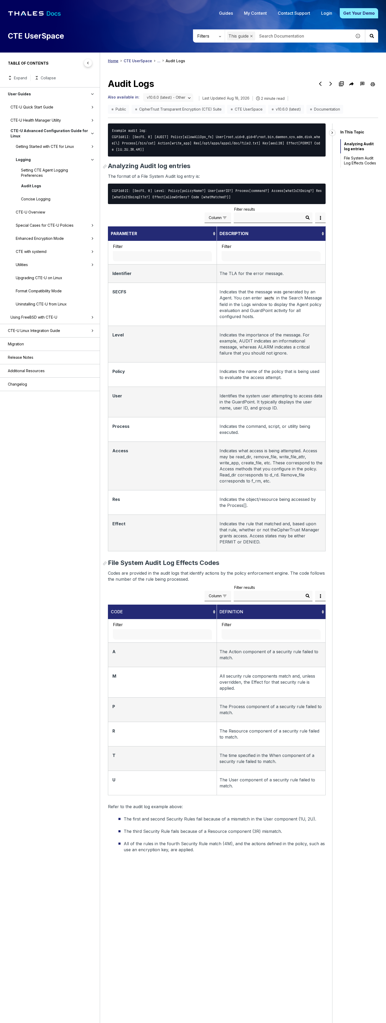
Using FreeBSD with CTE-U (34, 317)
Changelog (17, 384)
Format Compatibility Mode (39, 291)
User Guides (19, 94)
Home (113, 61)
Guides (226, 13)
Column (215, 217)
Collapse (48, 78)
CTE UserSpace (138, 61)
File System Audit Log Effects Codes (360, 160)
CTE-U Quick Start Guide (32, 107)
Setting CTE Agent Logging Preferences (44, 173)
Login (326, 13)
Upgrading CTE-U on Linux (39, 278)
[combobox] (288, 36)
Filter (118, 246)
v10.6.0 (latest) (288, 109)
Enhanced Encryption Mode (40, 238)
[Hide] (332, 133)
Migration (16, 344)
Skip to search (64, 6)
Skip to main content (23, 6)
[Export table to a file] (320, 217)
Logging (23, 159)
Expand (20, 78)
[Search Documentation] (371, 36)
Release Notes (20, 357)
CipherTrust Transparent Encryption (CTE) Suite (180, 109)
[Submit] (307, 217)
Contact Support (294, 13)
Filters (203, 36)
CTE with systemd (31, 251)
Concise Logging (35, 199)
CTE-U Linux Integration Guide (34, 330)
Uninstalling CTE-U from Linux (41, 304)
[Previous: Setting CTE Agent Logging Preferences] (320, 84)
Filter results (244, 209)
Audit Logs (31, 186)
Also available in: (123, 97)
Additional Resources (26, 370)
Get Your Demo (359, 13)
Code (117, 611)
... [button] (158, 61)
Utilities (22, 264)
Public (121, 109)
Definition (231, 611)
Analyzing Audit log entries (359, 146)
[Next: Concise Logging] (331, 84)
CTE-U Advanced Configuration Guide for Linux (49, 133)
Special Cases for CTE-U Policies (45, 225)
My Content (255, 13)
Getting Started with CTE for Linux (45, 146)
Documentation (327, 109)
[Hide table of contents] (88, 63)
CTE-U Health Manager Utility (36, 120)
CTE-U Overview (30, 212)
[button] (251, 36)
